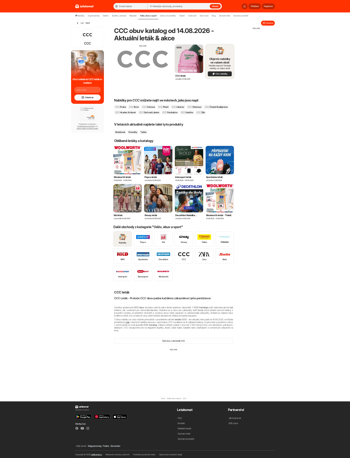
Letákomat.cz (96, 454)
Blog (214, 15)
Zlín (200, 112)
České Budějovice (216, 107)
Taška (143, 132)
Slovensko (115, 446)
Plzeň (163, 107)
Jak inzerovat (235, 418)
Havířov (187, 112)
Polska (106, 446)
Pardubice (169, 112)
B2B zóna (233, 423)
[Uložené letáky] (244, 6)
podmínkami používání (85, 126)
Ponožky (133, 132)
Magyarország (94, 446)
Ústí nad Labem (149, 112)
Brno (134, 107)
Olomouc (195, 107)
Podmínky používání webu (144, 454)
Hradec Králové (125, 112)
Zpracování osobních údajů (170, 454)
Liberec (178, 107)
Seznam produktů (240, 15)
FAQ (180, 418)
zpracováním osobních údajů (87, 128)
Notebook (120, 132)
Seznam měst (224, 15)
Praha (120, 107)
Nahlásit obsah (184, 428)
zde (127, 322)
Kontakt (181, 423)
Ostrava (148, 107)
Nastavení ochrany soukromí (117, 454)
